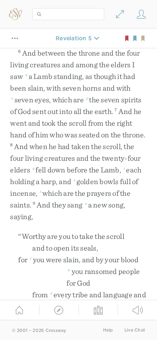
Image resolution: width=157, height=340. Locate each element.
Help (108, 330)
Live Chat (134, 330)
